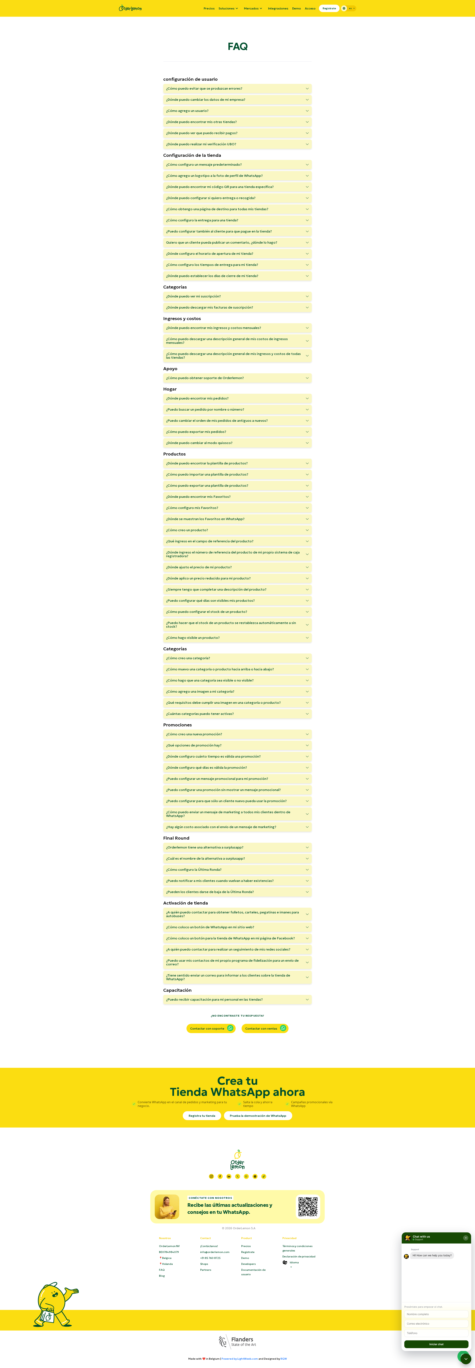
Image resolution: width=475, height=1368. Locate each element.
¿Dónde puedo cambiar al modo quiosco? (199, 443)
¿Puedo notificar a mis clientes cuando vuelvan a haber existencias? (220, 881)
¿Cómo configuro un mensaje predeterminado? (204, 164)
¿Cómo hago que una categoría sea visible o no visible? (210, 680)
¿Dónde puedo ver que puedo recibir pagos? (202, 133)
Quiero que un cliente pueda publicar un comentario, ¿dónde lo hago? (221, 242)
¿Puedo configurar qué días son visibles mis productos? (210, 600)
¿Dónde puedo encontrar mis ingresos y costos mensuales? (213, 328)
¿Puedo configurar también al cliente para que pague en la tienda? (219, 231)
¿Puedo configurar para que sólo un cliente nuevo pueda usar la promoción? (226, 801)
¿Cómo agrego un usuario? (187, 111)
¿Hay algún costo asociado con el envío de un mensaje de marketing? (221, 827)
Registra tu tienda (202, 1116)
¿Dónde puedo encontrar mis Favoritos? (198, 496)
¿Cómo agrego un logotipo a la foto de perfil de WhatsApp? (214, 175)
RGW (284, 1358)
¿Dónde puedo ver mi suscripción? (193, 296)
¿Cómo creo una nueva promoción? (194, 734)
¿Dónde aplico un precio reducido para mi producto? (208, 578)
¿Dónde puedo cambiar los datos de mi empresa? (205, 99)
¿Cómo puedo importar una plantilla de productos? (207, 474)
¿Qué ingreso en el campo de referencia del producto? (209, 541)
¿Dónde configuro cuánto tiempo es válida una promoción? (213, 756)
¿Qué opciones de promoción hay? (194, 745)
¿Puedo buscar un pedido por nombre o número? (205, 409)
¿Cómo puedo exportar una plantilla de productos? (207, 485)
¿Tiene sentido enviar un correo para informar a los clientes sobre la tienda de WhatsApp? (228, 977)
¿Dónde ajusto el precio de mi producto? (199, 567)
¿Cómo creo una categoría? (188, 658)
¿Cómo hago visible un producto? (193, 637)
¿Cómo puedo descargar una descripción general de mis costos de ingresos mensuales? (227, 341)
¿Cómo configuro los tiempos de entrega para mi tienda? (212, 265)
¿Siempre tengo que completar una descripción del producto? (216, 589)
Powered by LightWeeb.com (240, 1358)
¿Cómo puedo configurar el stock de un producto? (206, 612)
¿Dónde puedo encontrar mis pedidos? (197, 398)
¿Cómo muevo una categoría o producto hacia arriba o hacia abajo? (220, 669)
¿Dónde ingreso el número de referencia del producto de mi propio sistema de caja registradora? (233, 554)
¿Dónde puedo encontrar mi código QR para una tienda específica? (220, 187)
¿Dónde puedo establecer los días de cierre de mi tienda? (212, 276)
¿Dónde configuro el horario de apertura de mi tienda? (209, 253)
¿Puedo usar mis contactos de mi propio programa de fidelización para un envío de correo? (232, 962)
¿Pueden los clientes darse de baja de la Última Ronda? (210, 892)
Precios (209, 8)
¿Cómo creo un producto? (187, 530)
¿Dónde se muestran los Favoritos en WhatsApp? (205, 519)
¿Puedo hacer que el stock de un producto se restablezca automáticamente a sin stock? (231, 625)
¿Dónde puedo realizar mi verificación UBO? (201, 144)
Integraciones (278, 8)
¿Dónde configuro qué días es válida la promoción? (206, 767)
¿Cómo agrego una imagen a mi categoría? (200, 691)
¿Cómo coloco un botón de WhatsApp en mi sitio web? (210, 927)
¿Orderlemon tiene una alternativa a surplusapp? (204, 847)
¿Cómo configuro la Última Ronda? (194, 869)
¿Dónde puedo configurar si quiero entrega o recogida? (210, 198)
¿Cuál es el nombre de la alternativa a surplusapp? (205, 858)
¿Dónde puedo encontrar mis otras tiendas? (201, 122)
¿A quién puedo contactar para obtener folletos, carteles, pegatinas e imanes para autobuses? (232, 914)
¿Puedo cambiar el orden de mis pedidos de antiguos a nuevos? (217, 420)
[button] (229, 8)
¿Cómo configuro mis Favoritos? (192, 508)
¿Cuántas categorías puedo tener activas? (200, 714)
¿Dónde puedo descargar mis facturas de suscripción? (209, 307)
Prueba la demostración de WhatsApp (258, 1116)
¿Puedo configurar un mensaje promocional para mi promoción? (217, 778)
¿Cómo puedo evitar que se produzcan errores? (204, 88)
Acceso (310, 8)
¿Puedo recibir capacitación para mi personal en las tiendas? (214, 999)
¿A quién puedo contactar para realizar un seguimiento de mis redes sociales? (228, 949)
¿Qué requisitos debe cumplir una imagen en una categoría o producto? (223, 702)
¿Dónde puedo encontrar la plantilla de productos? (207, 463)
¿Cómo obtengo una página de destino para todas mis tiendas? (217, 209)
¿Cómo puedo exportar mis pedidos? (196, 432)
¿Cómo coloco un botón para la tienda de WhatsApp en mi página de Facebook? (230, 938)
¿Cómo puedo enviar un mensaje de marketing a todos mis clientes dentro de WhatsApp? (228, 814)
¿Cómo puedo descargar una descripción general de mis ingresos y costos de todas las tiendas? (233, 356)
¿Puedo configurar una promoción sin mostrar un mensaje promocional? (223, 790)
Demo (296, 8)
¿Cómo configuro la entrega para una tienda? (202, 220)
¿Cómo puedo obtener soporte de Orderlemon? (205, 378)
